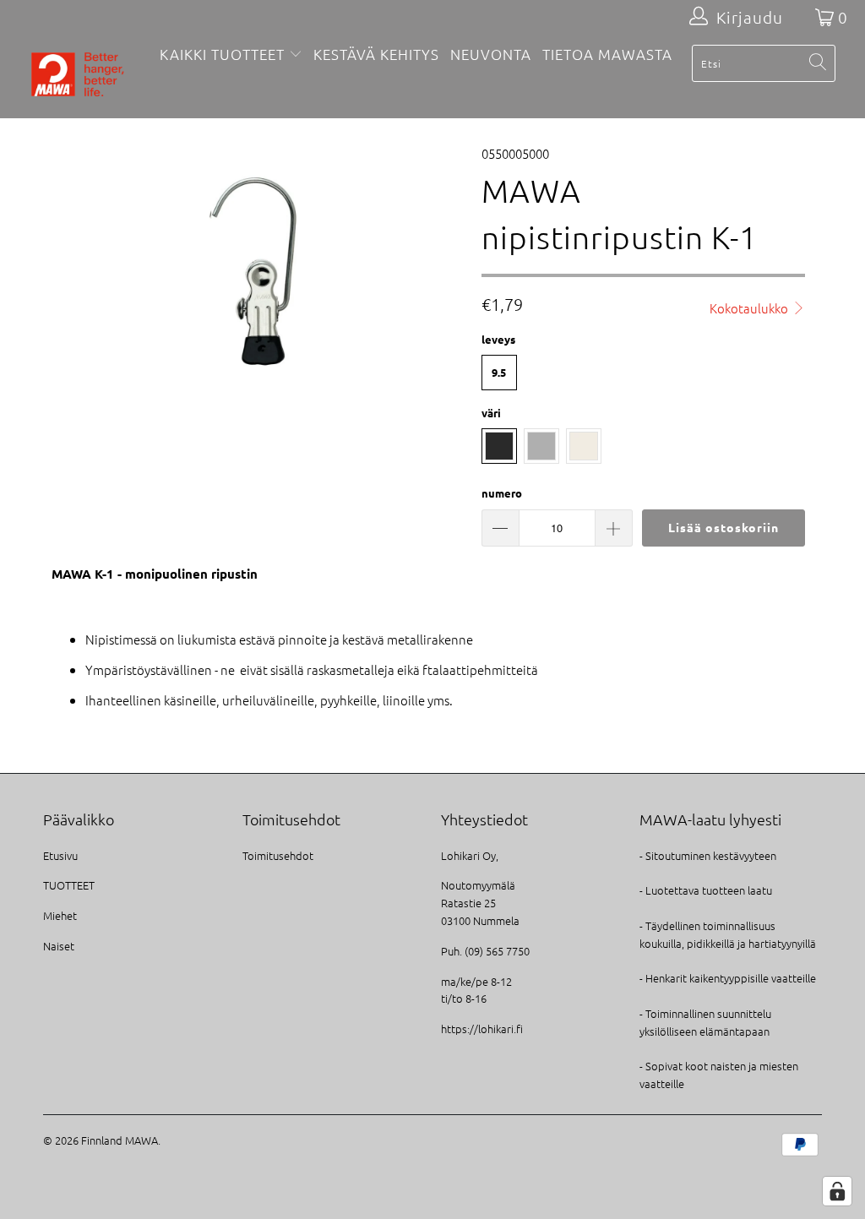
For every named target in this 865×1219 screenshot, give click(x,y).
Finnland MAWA (119, 1140)
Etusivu (60, 855)
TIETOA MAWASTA (607, 54)
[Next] (442, 272)
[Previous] (65, 272)
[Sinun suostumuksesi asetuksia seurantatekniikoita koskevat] (837, 1191)
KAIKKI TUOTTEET (222, 54)
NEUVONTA (490, 54)
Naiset (58, 946)
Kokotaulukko (750, 308)
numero (501, 493)
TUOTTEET (69, 885)
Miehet (60, 915)
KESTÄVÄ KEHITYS (376, 54)
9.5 (499, 372)
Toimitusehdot (277, 855)
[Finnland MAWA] (78, 76)
